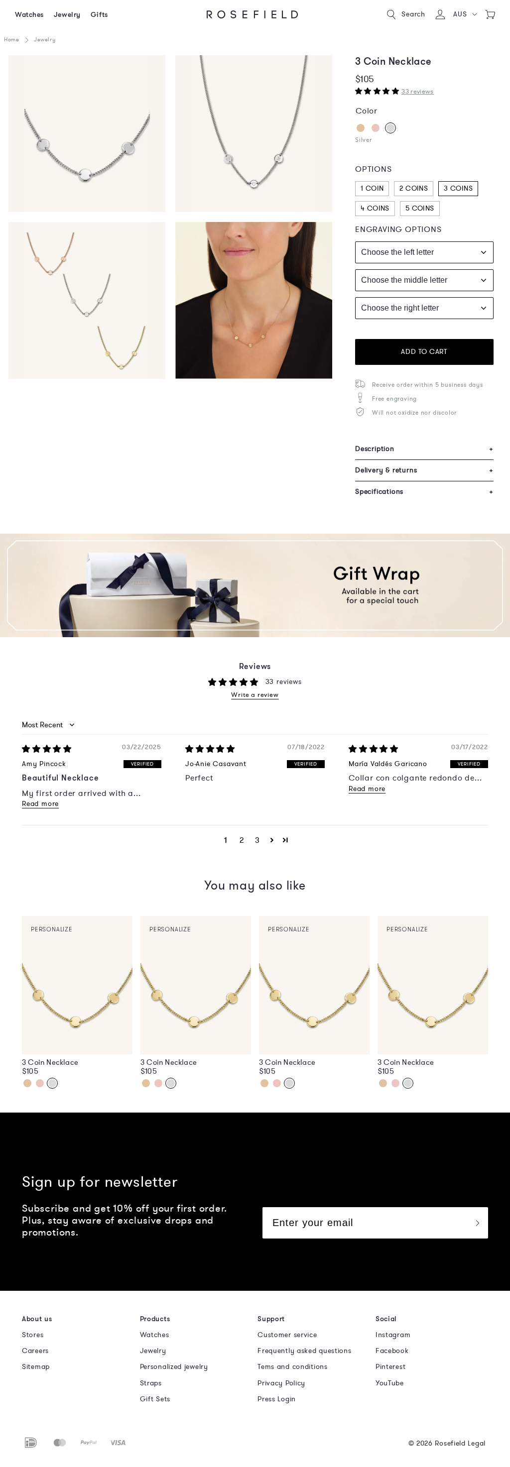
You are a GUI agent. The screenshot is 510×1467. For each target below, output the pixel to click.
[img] (47, 749)
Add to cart (424, 351)
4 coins (375, 208)
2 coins (413, 188)
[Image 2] (86, 133)
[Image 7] (86, 300)
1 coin (372, 188)
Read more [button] (40, 803)
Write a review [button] (254, 695)
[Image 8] (253, 300)
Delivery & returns (424, 470)
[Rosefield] (252, 14)
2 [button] (242, 840)
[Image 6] (253, 133)
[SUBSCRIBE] (477, 1223)
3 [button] (257, 840)
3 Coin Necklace (50, 1062)
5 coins (419, 208)
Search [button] (413, 14)
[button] (465, 14)
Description (424, 448)
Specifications (424, 491)
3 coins (458, 188)
